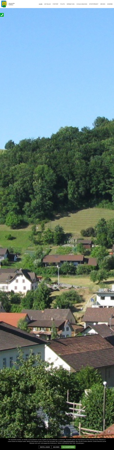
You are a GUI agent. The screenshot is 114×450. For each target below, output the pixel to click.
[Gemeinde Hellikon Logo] (4, 4)
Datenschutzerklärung (69, 441)
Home (40, 4)
